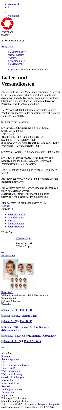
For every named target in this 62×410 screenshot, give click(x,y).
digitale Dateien (16, 54)
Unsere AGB (8, 368)
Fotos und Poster (16, 51)
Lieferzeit (6, 362)
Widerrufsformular (11, 371)
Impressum (7, 395)
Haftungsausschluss (11, 389)
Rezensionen (8, 255)
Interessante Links (10, 383)
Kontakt (5, 386)
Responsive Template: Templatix (42, 404)
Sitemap (5, 356)
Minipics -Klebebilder (43, 335)
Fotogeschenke (16, 63)
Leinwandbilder (16, 60)
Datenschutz (7, 392)
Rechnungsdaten (10, 359)
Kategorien (7, 46)
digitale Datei (29, 315)
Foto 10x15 (26, 321)
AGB (42, 202)
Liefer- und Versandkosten (15, 365)
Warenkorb (14, 4)
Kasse (11, 7)
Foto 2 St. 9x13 (32, 341)
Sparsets (12, 57)
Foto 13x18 (26, 310)
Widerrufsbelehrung (11, 374)
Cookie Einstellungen (12, 377)
